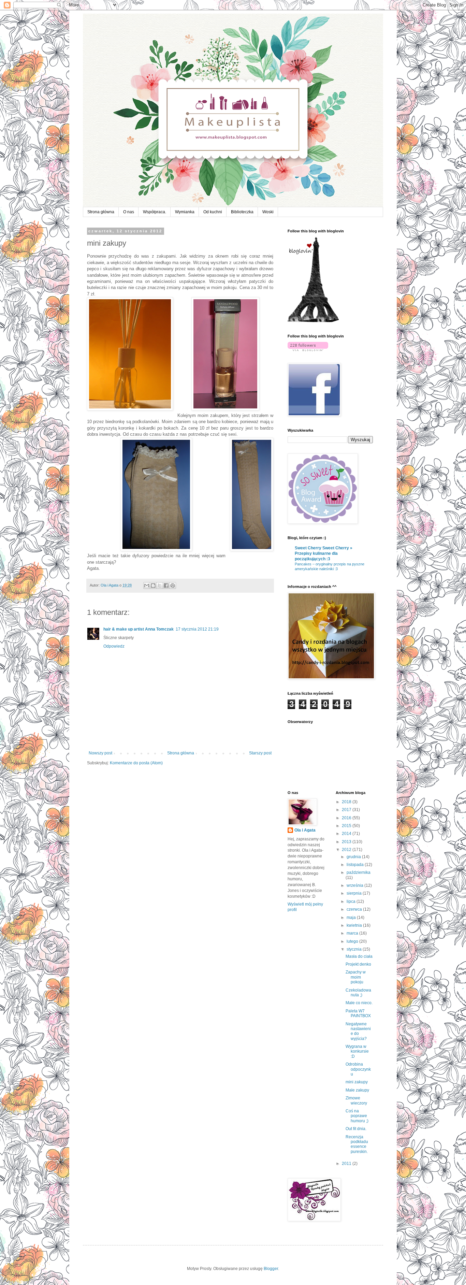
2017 (347, 809)
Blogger (271, 1268)
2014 (347, 833)
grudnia (354, 856)
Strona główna (100, 212)
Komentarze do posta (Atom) (136, 763)
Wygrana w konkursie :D (357, 1051)
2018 (347, 801)
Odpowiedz (114, 646)
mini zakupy (357, 1082)
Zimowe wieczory (356, 1100)
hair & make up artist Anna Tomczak (138, 629)
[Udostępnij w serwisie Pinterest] (172, 585)
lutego (353, 941)
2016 (347, 817)
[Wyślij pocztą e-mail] (146, 585)
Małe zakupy (357, 1090)
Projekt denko (358, 964)
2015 (347, 825)
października (358, 872)
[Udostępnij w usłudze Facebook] (166, 585)
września (355, 885)
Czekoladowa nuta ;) (358, 992)
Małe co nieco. (359, 1002)
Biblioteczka (242, 212)
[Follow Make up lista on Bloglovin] (313, 320)
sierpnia (355, 893)
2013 (347, 841)
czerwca (355, 909)
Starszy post (260, 753)
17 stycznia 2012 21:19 (197, 629)
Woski (268, 212)
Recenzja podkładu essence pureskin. (357, 1144)
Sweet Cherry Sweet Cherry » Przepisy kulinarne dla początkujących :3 (323, 553)
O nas (128, 212)
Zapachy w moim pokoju (356, 977)
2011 (347, 1163)
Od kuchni (212, 212)
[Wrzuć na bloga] (153, 585)
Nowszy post (100, 753)
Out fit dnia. (356, 1128)
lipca (351, 901)
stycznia (355, 949)
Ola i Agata (305, 830)
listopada (356, 864)
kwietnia (355, 925)
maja (352, 917)
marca (353, 933)
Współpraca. (154, 212)
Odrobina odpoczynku (358, 1069)
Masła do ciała (359, 956)
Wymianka (184, 212)
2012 (347, 849)
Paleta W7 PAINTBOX (358, 1013)
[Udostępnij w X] (159, 585)
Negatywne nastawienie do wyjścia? (358, 1031)
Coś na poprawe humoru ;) (357, 1116)
